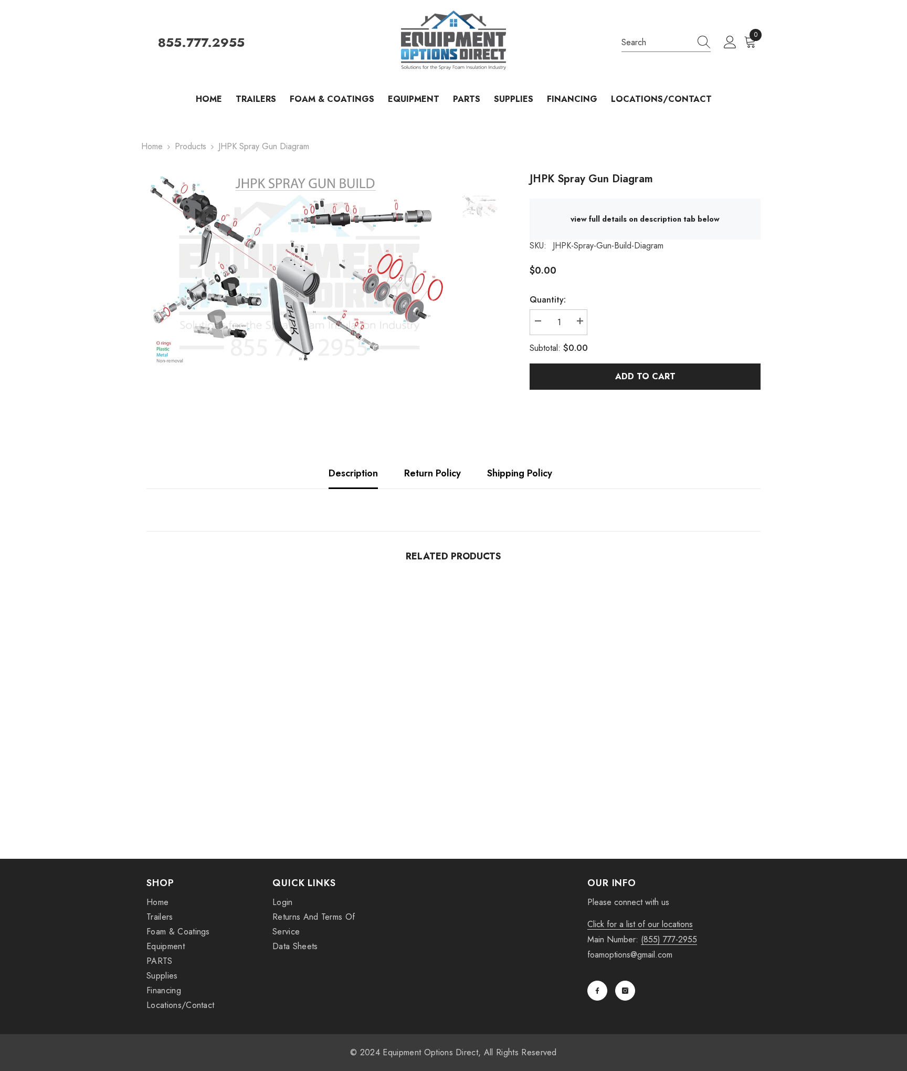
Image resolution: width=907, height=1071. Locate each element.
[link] (217, 785)
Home (152, 146)
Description (353, 473)
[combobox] (656, 42)
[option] (296, 269)
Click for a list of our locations (640, 924)
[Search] (666, 43)
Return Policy (432, 473)
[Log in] (730, 42)
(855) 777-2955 (669, 939)
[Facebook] (597, 991)
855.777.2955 (201, 42)
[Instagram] (625, 991)
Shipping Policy (519, 473)
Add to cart (645, 376)
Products (190, 146)
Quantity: (548, 300)
